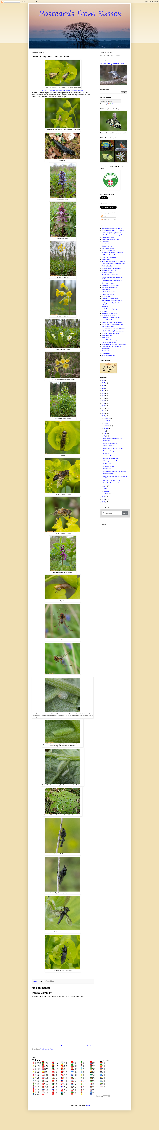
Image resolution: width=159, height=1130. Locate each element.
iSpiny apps (105, 337)
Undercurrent (105, 348)
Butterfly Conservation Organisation (112, 322)
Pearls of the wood (108, 473)
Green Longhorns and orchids (112, 483)
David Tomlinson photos (109, 244)
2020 (103, 395)
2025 (103, 383)
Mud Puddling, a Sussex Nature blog (112, 324)
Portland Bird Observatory (109, 340)
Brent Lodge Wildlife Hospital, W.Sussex (113, 264)
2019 (103, 398)
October (106, 423)
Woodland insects (108, 466)
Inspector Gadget (107, 335)
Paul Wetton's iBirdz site (109, 342)
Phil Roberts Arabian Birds (109, 255)
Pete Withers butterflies (108, 326)
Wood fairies (107, 468)
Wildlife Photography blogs (109, 309)
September (107, 426)
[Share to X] (49, 981)
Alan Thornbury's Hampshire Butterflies (113, 329)
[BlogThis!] (47, 981)
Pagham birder (106, 289)
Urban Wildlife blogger (108, 355)
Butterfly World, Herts (108, 294)
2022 (103, 390)
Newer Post (35, 1046)
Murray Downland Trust (108, 250)
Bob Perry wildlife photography (111, 318)
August (106, 428)
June (105, 433)
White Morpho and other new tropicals (114, 471)
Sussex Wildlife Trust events (110, 320)
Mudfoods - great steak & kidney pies (112, 252)
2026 (103, 380)
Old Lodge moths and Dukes (111, 461)
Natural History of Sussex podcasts (112, 301)
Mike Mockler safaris (108, 248)
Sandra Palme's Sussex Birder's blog (112, 281)
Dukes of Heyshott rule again (111, 458)
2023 (103, 388)
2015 (103, 408)
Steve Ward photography (109, 257)
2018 (103, 401)
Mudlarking (105, 311)
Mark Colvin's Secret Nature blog (111, 268)
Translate (114, 104)
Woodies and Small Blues (110, 443)
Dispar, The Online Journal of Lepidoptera (114, 261)
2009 (103, 502)
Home (63, 1046)
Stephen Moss (106, 353)
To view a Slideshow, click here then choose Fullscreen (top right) (63, 90)
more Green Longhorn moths (111, 480)
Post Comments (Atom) (46, 1049)
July (105, 431)
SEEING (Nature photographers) (111, 346)
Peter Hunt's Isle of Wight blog (110, 239)
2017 (103, 403)
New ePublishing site (108, 283)
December (107, 418)
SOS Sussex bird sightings (109, 287)
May (105, 436)
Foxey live (106, 453)
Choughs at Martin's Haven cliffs (112, 438)
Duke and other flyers (109, 451)
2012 (103, 416)
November (107, 421)
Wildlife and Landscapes (109, 315)
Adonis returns (107, 463)
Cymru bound (107, 440)
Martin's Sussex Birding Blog (110, 275)
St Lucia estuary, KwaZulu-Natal (112, 64)
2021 (103, 393)
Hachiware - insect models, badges (112, 228)
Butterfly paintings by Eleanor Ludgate (113, 331)
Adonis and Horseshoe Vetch (111, 456)
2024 (103, 385)
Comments (106, 219)
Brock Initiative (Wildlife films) (110, 285)
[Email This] (45, 981)
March (106, 488)
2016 (103, 406)
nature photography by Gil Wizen (111, 233)
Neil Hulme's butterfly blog (109, 313)
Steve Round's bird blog (109, 270)
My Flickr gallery (106, 296)
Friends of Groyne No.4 (108, 272)
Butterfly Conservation (108, 292)
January (106, 493)
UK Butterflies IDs (107, 266)
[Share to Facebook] (51, 981)
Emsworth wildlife (107, 246)
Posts (104, 216)
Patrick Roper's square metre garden (112, 235)
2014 (103, 411)
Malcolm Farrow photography (110, 333)
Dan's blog (105, 306)
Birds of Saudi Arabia (108, 237)
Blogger (87, 1105)
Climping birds (106, 259)
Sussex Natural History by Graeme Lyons (114, 344)
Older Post (90, 1046)
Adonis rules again (108, 446)
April (105, 486)
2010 (103, 499)
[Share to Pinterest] (53, 981)
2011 (103, 497)
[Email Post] (41, 981)
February (106, 491)
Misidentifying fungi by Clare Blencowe (113, 230)
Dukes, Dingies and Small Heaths (113, 448)
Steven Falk (105, 241)
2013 (103, 413)
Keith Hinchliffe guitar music (110, 298)
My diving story (106, 351)
